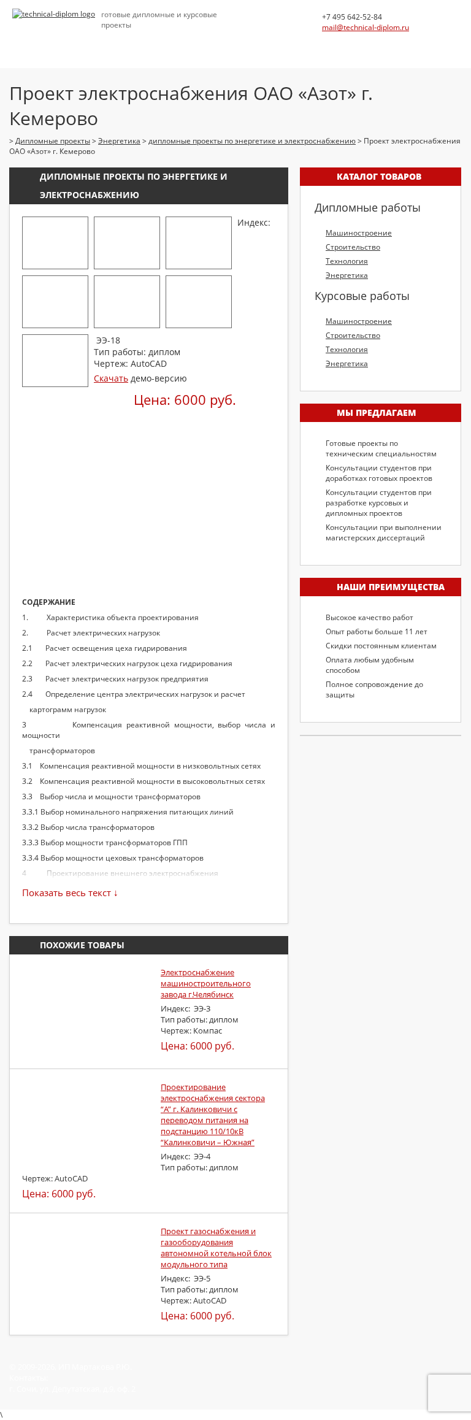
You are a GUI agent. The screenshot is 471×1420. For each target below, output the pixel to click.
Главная (25, 42)
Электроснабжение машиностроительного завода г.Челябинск (206, 983)
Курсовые (138, 42)
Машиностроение (359, 233)
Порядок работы (277, 42)
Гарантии (344, 42)
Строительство (353, 247)
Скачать (111, 378)
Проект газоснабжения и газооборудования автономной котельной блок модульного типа (216, 1248)
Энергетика (347, 275)
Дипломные (80, 42)
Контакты (397, 42)
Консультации (200, 42)
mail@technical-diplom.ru (365, 27)
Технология (347, 261)
